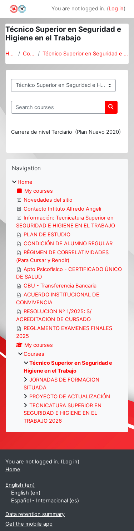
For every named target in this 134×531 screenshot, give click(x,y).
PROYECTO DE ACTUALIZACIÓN (69, 396)
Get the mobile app (29, 524)
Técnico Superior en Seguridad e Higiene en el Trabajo (86, 53)
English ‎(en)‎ (20, 485)
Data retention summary (35, 514)
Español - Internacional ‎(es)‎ (45, 500)
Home (10, 53)
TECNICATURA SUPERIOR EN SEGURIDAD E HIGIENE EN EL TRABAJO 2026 (62, 413)
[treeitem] (67, 301)
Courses (29, 53)
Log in (116, 8)
